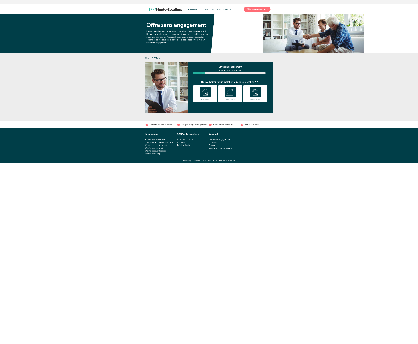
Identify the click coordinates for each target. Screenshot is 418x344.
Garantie (213, 142)
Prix (212, 10)
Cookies (197, 160)
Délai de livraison (184, 145)
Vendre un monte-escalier (220, 148)
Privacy (188, 160)
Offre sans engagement (257, 9)
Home (147, 58)
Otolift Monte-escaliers (155, 139)
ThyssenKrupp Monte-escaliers (159, 142)
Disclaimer (207, 160)
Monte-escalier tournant (156, 145)
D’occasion (192, 10)
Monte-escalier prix (154, 153)
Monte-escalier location (155, 151)
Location (204, 10)
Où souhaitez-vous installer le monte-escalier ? (229, 82)
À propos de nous (224, 10)
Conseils (181, 142)
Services (212, 145)
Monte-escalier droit (154, 148)
